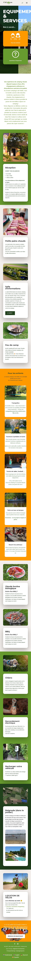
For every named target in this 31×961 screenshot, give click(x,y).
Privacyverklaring (11, 950)
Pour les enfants (15, 42)
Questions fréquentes (15, 60)
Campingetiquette (20, 950)
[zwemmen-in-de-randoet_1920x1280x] (15, 860)
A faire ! (10, 313)
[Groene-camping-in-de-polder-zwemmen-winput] (15, 843)
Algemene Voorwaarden (18, 948)
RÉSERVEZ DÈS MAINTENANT (15, 936)
